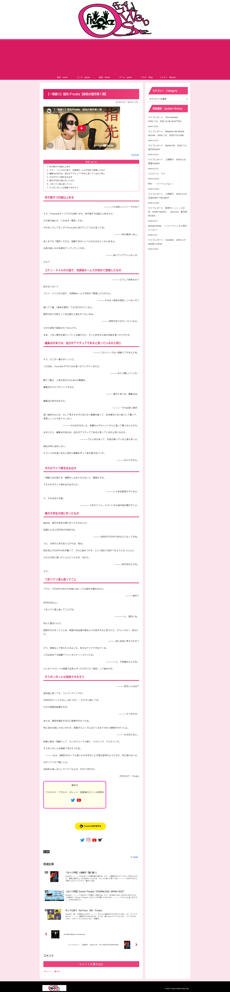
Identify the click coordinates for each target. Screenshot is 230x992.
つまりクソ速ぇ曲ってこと (60, 184)
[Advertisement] (115, 57)
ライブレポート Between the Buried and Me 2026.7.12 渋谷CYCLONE (166, 133)
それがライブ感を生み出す (60, 177)
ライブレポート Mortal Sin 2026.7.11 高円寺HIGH (168, 147)
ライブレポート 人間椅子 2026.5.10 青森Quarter (168, 161)
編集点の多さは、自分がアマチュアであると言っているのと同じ (77, 174)
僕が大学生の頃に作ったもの (61, 180)
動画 (47, 851)
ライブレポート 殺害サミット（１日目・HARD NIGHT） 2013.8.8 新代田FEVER (167, 212)
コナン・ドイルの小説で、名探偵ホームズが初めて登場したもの (77, 170)
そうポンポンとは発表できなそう (63, 188)
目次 (88, 162)
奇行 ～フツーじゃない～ (161, 184)
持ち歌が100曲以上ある (59, 167)
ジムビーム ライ (156, 173)
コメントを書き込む (91, 964)
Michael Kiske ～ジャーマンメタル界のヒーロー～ (167, 228)
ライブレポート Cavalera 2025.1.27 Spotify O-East (168, 242)
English (135, 155)
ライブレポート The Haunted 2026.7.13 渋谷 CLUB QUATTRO (164, 119)
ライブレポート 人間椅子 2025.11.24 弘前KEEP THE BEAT (168, 196)
